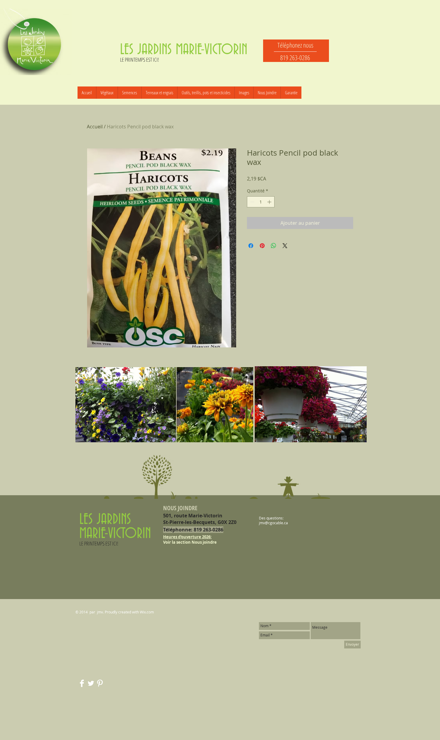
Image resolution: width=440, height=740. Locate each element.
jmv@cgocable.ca (273, 522)
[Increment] (270, 202)
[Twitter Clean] (91, 683)
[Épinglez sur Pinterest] (262, 245)
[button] (129, 92)
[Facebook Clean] (82, 683)
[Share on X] (285, 245)
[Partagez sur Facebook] (250, 245)
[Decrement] (251, 202)
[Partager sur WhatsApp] (273, 245)
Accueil (95, 126)
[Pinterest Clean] (100, 683)
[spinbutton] (260, 202)
